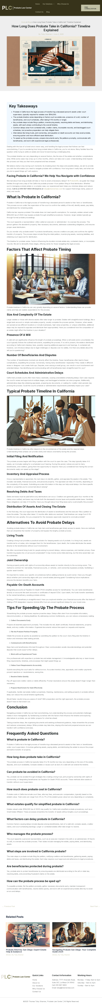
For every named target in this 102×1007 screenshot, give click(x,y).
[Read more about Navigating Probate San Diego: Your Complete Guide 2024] (74, 935)
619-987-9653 (61, 985)
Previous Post (8, 906)
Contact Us (39, 12)
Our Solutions (47, 4)
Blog (48, 12)
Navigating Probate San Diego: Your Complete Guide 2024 (74, 951)
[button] (53, 4)
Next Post (95, 906)
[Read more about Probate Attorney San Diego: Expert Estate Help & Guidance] (28, 935)
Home (37, 4)
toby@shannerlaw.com (65, 988)
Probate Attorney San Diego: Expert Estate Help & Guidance (26, 951)
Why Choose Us (63, 4)
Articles (8, 955)
